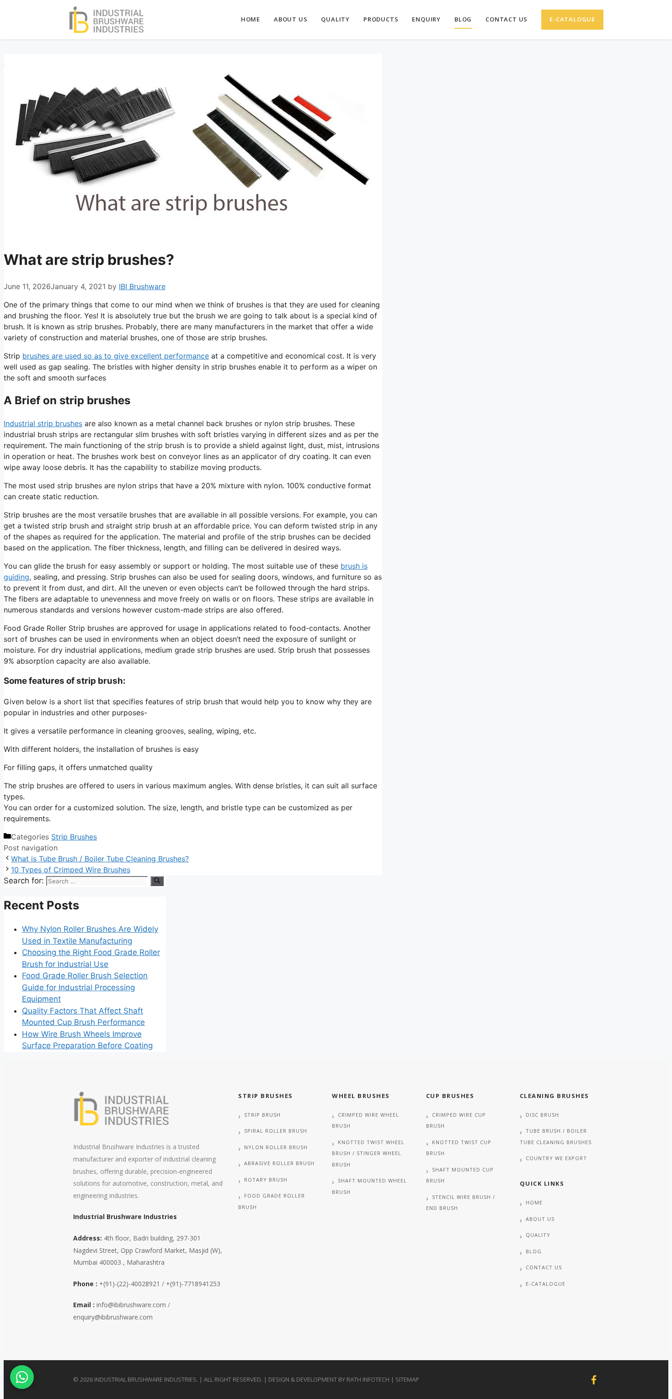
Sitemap (407, 1379)
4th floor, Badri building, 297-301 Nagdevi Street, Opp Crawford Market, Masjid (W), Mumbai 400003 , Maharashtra (147, 1250)
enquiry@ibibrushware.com (113, 1317)
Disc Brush (542, 1114)
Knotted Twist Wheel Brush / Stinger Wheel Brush (368, 1153)
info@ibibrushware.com (131, 1304)
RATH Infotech (368, 1379)
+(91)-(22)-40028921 (129, 1283)
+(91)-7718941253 (193, 1283)
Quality (335, 19)
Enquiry (426, 19)
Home (250, 19)
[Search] (157, 881)
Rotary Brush (266, 1179)
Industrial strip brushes (43, 423)
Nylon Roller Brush (276, 1147)
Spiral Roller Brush (275, 1130)
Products (380, 19)
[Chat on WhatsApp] (22, 1377)
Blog (463, 19)
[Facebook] (594, 1380)
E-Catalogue (572, 19)
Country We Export (556, 1158)
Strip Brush (262, 1114)
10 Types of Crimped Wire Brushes (70, 869)
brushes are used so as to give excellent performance (115, 355)
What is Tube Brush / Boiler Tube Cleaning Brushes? (100, 858)
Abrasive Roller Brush (279, 1163)
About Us (290, 19)
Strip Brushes (74, 836)
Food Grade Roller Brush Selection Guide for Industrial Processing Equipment (85, 987)
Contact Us (506, 19)
